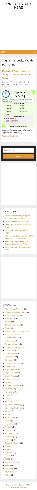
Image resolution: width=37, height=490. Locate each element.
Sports (7, 446)
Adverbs (8, 322)
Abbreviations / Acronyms (14, 309)
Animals (8, 328)
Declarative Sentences (13, 363)
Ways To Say (9, 472)
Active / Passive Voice (13, 315)
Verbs (7, 465)
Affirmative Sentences (13, 325)
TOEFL (7, 459)
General (8, 382)
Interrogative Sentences (13, 408)
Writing (7, 475)
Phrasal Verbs (10, 417)
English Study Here (18, 5)
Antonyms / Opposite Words (12, 84)
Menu (3, 52)
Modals (7, 411)
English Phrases (11, 376)
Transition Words (11, 462)
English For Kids (11, 373)
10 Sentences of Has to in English (17, 221)
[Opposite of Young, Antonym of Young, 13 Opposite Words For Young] (18, 108)
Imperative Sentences (13, 405)
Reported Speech (11, 433)
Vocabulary (9, 469)
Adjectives (8, 318)
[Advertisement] (18, 30)
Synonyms (9, 453)
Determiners (9, 366)
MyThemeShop (22, 487)
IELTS (7, 401)
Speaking (8, 440)
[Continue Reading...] (10, 136)
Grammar (8, 389)
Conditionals (9, 350)
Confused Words (11, 354)
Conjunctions (9, 357)
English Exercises (11, 370)
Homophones (10, 392)
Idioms (7, 398)
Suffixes (8, 449)
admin (6, 82)
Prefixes (8, 421)
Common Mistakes (11, 344)
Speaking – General (12, 443)
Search (18, 156)
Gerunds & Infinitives (12, 385)
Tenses (7, 456)
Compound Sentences (13, 347)
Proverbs (8, 430)
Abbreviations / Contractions (15, 312)
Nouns (7, 414)
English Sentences (12, 379)
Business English (11, 334)
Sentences (9, 437)
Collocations (9, 341)
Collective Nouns (11, 338)
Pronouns (8, 427)
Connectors (9, 360)
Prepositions (9, 424)
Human (7, 395)
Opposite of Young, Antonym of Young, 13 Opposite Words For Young (16, 74)
